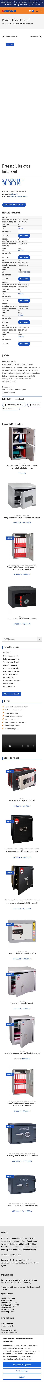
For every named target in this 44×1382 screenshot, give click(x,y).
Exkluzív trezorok (10, 665)
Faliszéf (22, 799)
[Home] (3, 24)
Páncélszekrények (10, 656)
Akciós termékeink (11, 694)
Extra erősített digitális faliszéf (22, 800)
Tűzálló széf (25, 516)
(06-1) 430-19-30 (11, 1333)
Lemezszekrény (31, 565)
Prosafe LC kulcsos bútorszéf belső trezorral (22, 1053)
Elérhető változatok (14, 205)
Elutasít (22, 1377)
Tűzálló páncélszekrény (26, 849)
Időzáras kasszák (10, 674)
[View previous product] (3, 36)
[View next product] (40, 36)
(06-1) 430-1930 (16, 2)
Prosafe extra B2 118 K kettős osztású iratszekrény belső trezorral (22, 467)
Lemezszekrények (11, 668)
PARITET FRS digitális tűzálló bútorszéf (22, 852)
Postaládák (8, 677)
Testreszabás (22, 1371)
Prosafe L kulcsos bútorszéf (22, 1003)
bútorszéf (12, 197)
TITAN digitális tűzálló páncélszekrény (22, 1155)
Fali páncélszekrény (11, 659)
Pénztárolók (8, 686)
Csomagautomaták (11, 680)
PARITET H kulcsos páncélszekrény (22, 953)
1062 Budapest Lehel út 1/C (35, 1)
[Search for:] (40, 11)
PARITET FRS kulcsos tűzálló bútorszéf (22, 903)
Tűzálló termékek (10, 662)
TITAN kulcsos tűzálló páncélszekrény (22, 1205)
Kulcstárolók (8, 683)
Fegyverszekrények (11, 671)
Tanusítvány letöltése (14, 405)
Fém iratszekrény (13, 565)
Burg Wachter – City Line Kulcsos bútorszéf (22, 517)
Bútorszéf (14, 194)
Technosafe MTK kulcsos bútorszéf (22, 619)
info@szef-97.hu (7, 1326)
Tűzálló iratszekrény (11, 849)
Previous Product (11, 37)
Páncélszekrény (22, 951)
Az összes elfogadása (22, 1365)
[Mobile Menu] (36, 11)
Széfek (6, 653)
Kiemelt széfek (22, 197)
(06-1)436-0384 (39, 2)
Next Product (34, 37)
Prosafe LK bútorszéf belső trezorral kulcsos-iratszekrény (22, 568)
